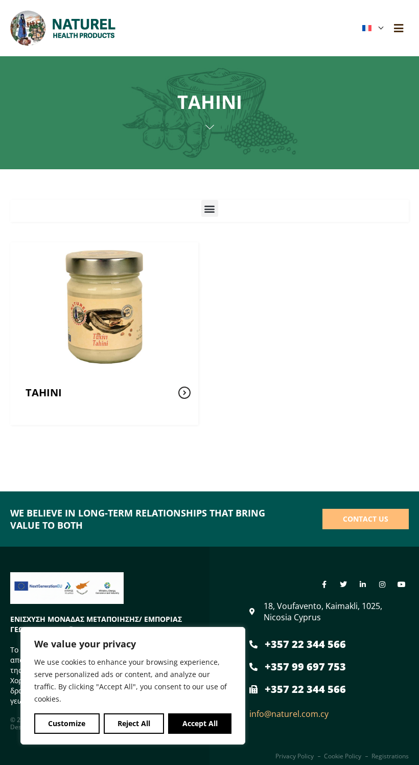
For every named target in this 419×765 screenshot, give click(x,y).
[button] (209, 208)
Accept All (200, 723)
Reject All (134, 723)
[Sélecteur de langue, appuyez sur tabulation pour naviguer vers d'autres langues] (372, 28)
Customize (66, 723)
